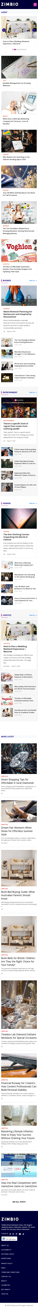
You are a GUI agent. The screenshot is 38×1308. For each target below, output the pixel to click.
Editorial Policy (7, 1254)
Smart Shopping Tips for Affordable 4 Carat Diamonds (17, 781)
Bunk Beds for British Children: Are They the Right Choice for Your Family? (18, 961)
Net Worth (5, 1289)
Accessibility (6, 1250)
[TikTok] (23, 1234)
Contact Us (6, 1276)
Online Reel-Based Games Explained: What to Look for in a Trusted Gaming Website (25, 462)
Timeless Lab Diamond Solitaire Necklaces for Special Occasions (19, 1036)
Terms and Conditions (10, 1272)
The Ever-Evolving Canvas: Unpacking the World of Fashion (16, 537)
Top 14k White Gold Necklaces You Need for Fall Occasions (19, 194)
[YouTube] (20, 1234)
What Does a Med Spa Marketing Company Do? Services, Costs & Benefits (16, 121)
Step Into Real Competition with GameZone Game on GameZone (19, 1184)
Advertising (6, 1258)
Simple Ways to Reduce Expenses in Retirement (17, 42)
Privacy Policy (6, 1263)
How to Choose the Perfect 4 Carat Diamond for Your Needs (25, 599)
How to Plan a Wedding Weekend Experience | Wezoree (15, 649)
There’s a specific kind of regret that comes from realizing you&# (15, 426)
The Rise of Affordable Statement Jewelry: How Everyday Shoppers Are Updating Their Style (17, 269)
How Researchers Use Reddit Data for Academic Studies (25, 711)
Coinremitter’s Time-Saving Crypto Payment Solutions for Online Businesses (24, 376)
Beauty (4, 1281)
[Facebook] (10, 1234)
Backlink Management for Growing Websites (17, 84)
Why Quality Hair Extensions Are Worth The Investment (25, 687)
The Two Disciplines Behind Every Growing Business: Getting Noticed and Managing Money (18, 230)
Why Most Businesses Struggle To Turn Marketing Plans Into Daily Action (25, 353)
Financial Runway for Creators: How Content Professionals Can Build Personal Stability (18, 1086)
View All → (33, 280)
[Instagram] (13, 1234)
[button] (4, 30)
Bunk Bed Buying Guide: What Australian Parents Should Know (18, 895)
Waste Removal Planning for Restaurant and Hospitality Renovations (17, 314)
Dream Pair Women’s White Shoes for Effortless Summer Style (17, 831)
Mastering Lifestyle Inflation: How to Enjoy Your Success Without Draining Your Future (17, 1135)
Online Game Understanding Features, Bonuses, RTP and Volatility (25, 450)
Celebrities (5, 1285)
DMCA (3, 1268)
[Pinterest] (16, 1234)
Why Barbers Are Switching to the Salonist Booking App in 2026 (16, 158)
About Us (5, 1245)
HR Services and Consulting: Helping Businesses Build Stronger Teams (24, 365)
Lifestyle (4, 1294)
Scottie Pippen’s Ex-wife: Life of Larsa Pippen (25, 486)
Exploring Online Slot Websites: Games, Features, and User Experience (24, 474)
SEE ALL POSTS (19, 1202)
